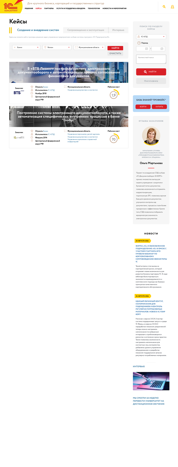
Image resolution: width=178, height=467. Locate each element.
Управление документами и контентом (82, 90)
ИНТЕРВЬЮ (139, 366)
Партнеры (49, 8)
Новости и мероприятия (114, 8)
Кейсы (39, 8)
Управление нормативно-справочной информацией (82, 140)
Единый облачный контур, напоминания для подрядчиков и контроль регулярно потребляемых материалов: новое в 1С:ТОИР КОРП (150, 308)
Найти (115, 48)
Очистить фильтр (151, 81)
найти (152, 71)
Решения (29, 8)
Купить (159, 106)
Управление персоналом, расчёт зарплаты (83, 134)
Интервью (118, 30)
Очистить (115, 53)
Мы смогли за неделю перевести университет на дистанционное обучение (148, 401)
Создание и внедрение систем (38, 30)
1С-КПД (51, 90)
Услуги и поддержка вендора (70, 8)
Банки (45, 87)
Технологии (94, 8)
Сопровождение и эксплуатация (85, 30)
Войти (143, 106)
